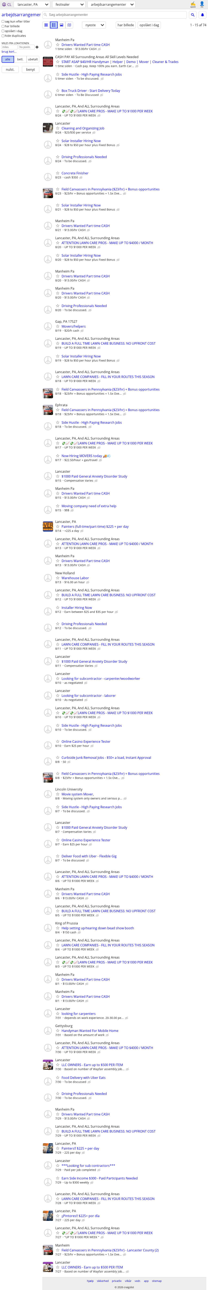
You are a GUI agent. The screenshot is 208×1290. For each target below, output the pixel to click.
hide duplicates (15, 36)
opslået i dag (13, 31)
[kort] (69, 25)
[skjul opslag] (99, 49)
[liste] (46, 25)
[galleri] (61, 25)
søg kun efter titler (17, 21)
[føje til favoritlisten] (57, 44)
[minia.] (54, 25)
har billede (12, 26)
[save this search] (202, 14)
